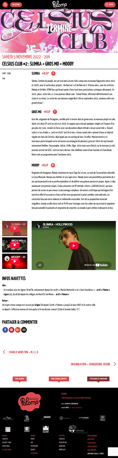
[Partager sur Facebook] (5, 330)
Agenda (4, 436)
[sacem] (46, 418)
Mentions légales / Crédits (95, 454)
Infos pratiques (92, 436)
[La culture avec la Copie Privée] (65, 418)
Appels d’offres (92, 447)
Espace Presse (91, 443)
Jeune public (6, 446)
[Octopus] (84, 418)
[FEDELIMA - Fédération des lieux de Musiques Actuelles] (27, 418)
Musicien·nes (63, 443)
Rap (46, 73)
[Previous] (6, 33)
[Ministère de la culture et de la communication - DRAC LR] (46, 429)
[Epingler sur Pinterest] (11, 330)
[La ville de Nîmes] (27, 429)
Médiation (62, 446)
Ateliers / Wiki (6, 443)
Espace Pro (90, 439)
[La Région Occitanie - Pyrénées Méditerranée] (102, 418)
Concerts (5, 439)
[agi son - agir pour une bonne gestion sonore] (8, 418)
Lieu (32, 443)
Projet (33, 439)
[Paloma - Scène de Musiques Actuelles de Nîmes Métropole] (60, 5)
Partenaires (34, 446)
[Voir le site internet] (53, 165)
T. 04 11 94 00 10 (76, 408)
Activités (62, 436)
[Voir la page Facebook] (53, 73)
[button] (110, 4)
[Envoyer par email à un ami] (24, 330)
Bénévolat (62, 450)
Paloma (33, 436)
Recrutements (91, 450)
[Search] (5, 4)
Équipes (33, 450)
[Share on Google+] (18, 330)
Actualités (34, 453)
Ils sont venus (6, 450)
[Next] (112, 33)
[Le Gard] (8, 429)
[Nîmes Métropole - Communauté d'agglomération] (78, 429)
